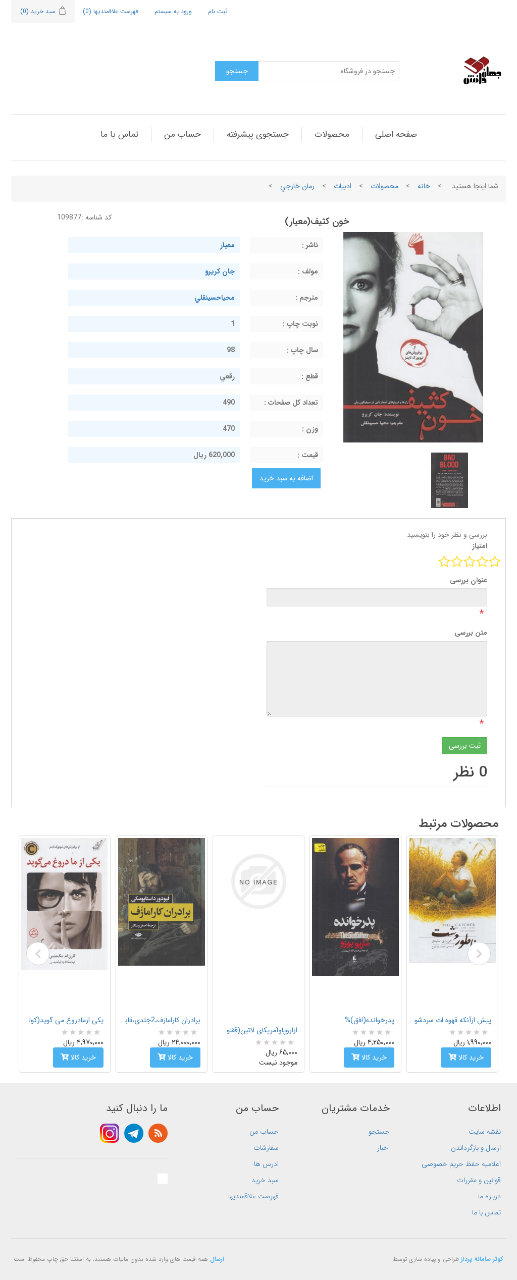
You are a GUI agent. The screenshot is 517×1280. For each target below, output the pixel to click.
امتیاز (479, 545)
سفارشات (266, 1147)
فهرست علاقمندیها (253, 1196)
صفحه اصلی (396, 134)
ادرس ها (266, 1164)
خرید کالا (82, 1057)
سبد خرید (265, 1180)
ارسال (217, 1259)
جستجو (379, 1131)
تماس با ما (119, 134)
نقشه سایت (485, 1131)
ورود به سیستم (173, 11)
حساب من (182, 134)
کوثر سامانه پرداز (482, 1259)
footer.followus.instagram (109, 1133)
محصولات (332, 134)
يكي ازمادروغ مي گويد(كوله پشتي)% (63, 1020)
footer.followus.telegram (133, 1133)
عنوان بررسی (468, 580)
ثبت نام (218, 11)
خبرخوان (158, 1133)
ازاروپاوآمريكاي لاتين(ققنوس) (256, 1030)
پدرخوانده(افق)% (369, 1020)
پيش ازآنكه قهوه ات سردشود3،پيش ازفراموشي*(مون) (450, 1020)
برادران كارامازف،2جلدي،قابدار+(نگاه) (159, 1020)
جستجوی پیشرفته (258, 134)
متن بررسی (470, 632)
